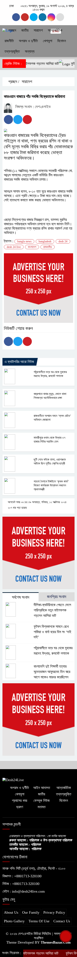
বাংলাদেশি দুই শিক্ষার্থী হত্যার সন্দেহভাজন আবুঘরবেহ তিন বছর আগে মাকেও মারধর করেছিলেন (52, 671)
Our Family (30, 912)
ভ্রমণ (19, 807)
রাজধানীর (47, 247)
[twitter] (42, 17)
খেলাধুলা (47, 41)
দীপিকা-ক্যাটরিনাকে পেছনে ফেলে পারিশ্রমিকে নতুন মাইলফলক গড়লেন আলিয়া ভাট (52, 610)
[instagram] (25, 17)
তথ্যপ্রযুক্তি (12, 51)
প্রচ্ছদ (11, 30)
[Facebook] (8, 119)
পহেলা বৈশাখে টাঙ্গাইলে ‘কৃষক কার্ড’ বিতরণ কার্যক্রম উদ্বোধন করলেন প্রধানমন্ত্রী (51, 485)
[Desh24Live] (13, 779)
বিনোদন (61, 41)
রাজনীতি (9, 41)
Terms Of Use (39, 921)
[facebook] (16, 17)
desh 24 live (14, 247)
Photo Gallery (14, 921)
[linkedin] (51, 17)
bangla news (24, 241)
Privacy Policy (54, 912)
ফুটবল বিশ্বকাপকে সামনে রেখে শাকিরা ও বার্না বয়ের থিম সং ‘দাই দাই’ (52, 631)
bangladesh (45, 241)
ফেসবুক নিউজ (41, 800)
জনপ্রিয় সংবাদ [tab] (56, 596)
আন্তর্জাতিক (55, 30)
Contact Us (61, 921)
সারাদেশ (38, 30)
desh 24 (63, 241)
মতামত (42, 807)
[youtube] (34, 17)
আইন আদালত (41, 788)
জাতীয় (25, 30)
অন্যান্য (29, 51)
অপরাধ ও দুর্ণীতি (28, 41)
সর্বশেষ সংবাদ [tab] (20, 597)
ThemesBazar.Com (56, 942)
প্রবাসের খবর (19, 800)
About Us (11, 912)
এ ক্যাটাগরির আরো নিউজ (19, 362)
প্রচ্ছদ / (13, 81)
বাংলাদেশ (32, 247)
